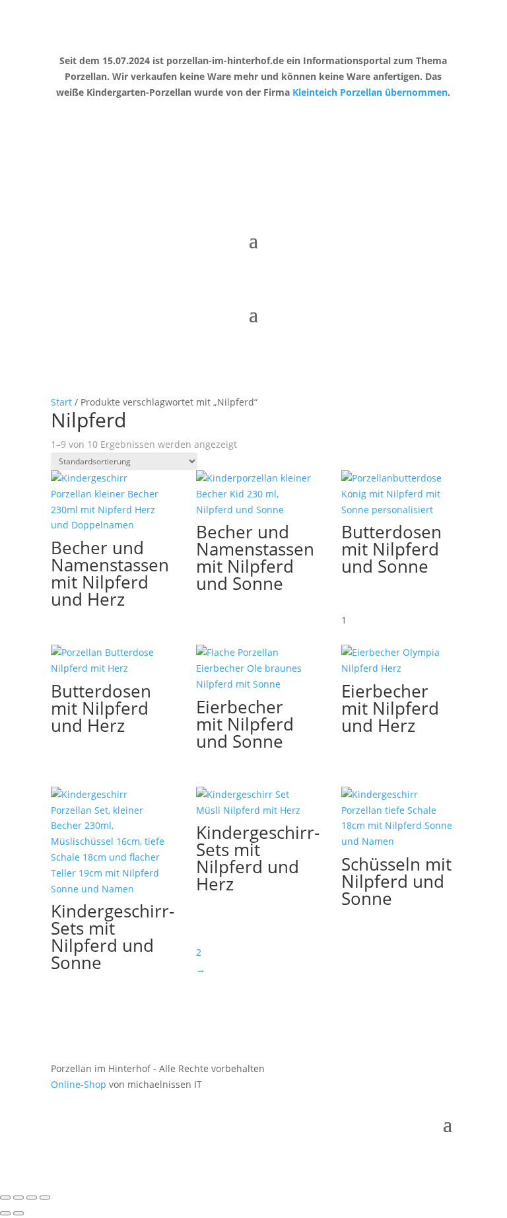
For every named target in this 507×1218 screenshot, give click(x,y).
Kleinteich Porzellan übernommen (370, 92)
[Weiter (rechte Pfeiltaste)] (18, 1213)
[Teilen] (31, 1198)
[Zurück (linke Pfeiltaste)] (5, 1213)
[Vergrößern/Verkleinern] (5, 1198)
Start (61, 402)
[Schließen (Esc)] (45, 1198)
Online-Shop (78, 1084)
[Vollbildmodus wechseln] (18, 1198)
